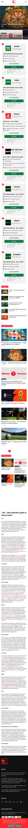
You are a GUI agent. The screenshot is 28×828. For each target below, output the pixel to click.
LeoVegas (16, 614)
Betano (19, 549)
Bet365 (9, 546)
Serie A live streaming (8, 592)
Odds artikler (4, 439)
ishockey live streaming (10, 595)
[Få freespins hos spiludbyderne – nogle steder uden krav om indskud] (14, 335)
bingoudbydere (12, 686)
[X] (17, 802)
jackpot (6, 640)
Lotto (2, 696)
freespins (3, 624)
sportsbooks (19, 555)
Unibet (12, 546)
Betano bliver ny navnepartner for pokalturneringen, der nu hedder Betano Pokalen (13, 383)
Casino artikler (4, 340)
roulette (17, 670)
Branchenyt (3, 33)
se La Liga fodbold (18, 592)
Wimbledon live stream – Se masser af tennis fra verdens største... (13, 422)
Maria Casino (10, 614)
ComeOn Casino (4, 616)
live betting (16, 579)
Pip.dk (23, 619)
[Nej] (26, 823)
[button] (2, 2)
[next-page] (4, 322)
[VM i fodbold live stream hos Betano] (14, 395)
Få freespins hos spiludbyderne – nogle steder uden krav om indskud (13, 343)
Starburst (3, 665)
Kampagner (3, 22)
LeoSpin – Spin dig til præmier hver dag (13, 363)
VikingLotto (6, 696)
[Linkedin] (10, 802)
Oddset (17, 546)
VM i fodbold (17, 590)
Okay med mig (11, 826)
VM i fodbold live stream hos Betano (12, 403)
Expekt (10, 552)
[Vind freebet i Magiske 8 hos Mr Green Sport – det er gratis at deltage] (4, 311)
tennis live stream (23, 595)
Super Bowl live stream (17, 599)
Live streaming (4, 400)
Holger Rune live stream (11, 596)
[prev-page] (2, 322)
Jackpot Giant (4, 648)
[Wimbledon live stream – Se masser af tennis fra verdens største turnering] (14, 414)
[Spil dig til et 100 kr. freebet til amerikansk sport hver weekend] (4, 304)
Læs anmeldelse (14, 63)
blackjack (11, 670)
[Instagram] (6, 802)
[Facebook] (2, 802)
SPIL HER (14, 67)
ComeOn (15, 552)
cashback (8, 624)
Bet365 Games (15, 650)
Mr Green (12, 616)
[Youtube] (21, 802)
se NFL (5, 599)
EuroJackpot (14, 696)
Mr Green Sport (4, 552)
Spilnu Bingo (13, 682)
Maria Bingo (6, 682)
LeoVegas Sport (21, 551)
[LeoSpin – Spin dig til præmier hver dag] (14, 18)
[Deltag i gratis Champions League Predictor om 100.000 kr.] (4, 298)
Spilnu (2, 620)
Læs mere (18, 826)
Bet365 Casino (22, 614)
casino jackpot (6, 637)
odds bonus (4, 544)
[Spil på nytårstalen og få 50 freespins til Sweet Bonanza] (4, 317)
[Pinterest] (13, 802)
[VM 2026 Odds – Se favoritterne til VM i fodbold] (14, 434)
